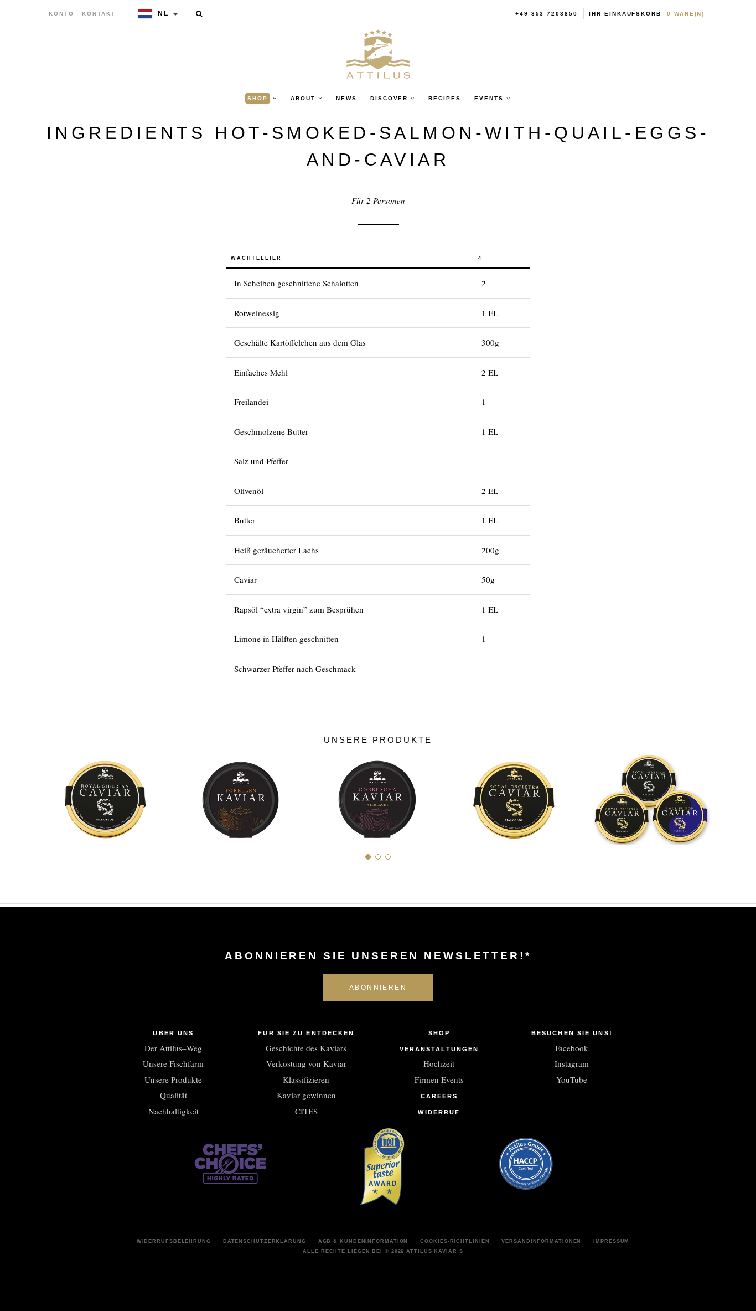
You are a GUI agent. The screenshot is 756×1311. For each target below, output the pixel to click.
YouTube (571, 1079)
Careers (439, 1096)
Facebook (571, 1047)
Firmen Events (439, 1079)
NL (163, 13)
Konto (61, 14)
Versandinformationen (541, 1241)
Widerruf (439, 1112)
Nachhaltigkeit (173, 1111)
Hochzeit (438, 1063)
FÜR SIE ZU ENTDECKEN (306, 1033)
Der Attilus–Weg (173, 1047)
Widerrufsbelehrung (174, 1241)
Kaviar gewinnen (306, 1095)
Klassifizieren (306, 1079)
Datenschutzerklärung (264, 1241)
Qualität (173, 1095)
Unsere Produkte (173, 1079)
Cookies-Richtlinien (454, 1241)
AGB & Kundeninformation (363, 1241)
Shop (439, 1033)
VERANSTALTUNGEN (439, 1049)
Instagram (572, 1063)
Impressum (611, 1241)
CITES (306, 1111)
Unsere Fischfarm (173, 1063)
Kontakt (99, 14)
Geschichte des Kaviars (306, 1047)
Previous (58, 795)
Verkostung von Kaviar (306, 1063)
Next (697, 795)
